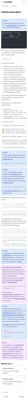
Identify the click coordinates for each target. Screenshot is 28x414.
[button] (25, 2)
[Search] (22, 2)
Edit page (5, 392)
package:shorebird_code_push (11, 294)
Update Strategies (20, 298)
